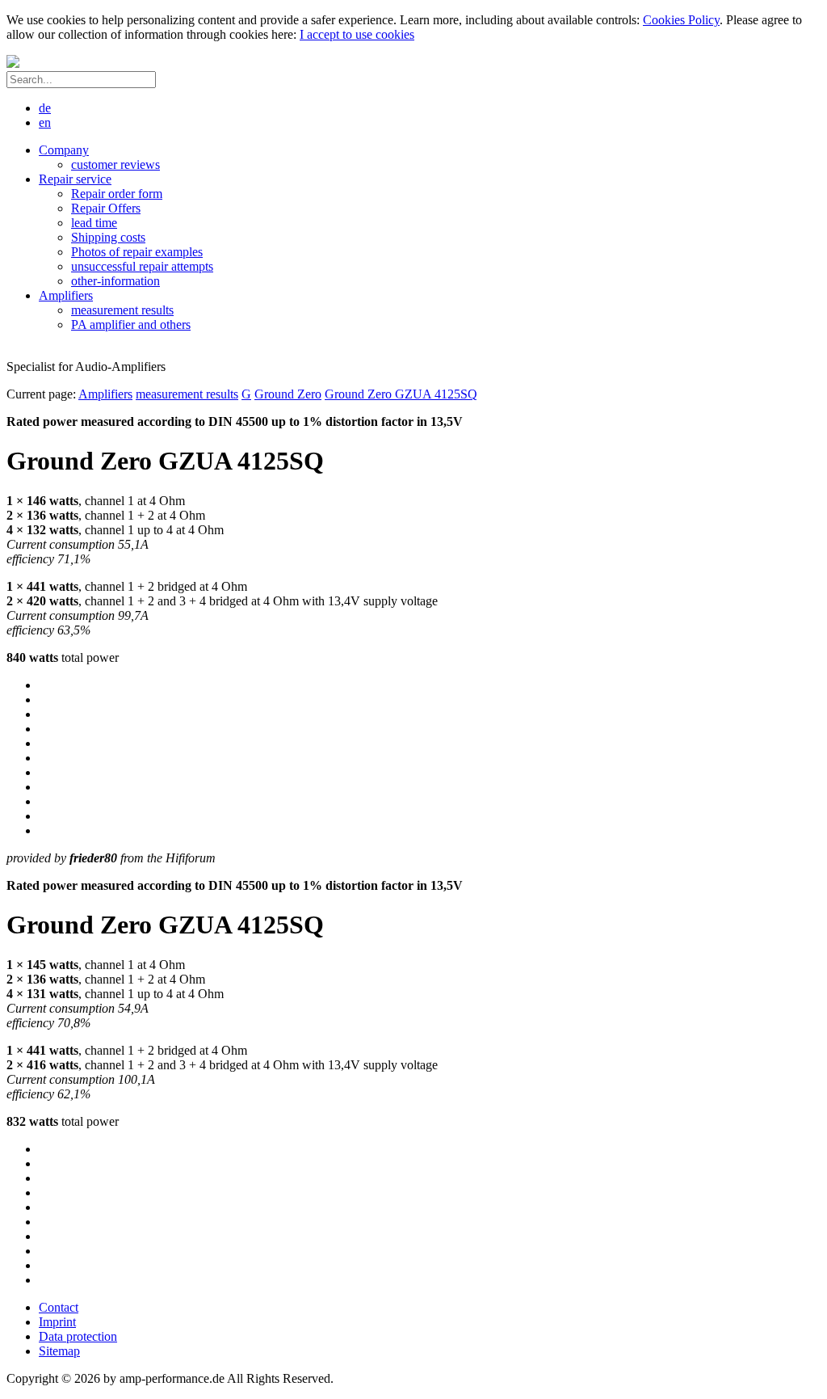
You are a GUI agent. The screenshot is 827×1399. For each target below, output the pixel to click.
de (45, 108)
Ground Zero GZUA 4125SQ (401, 394)
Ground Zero (287, 394)
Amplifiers (105, 394)
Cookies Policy (681, 20)
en (45, 122)
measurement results (187, 394)
